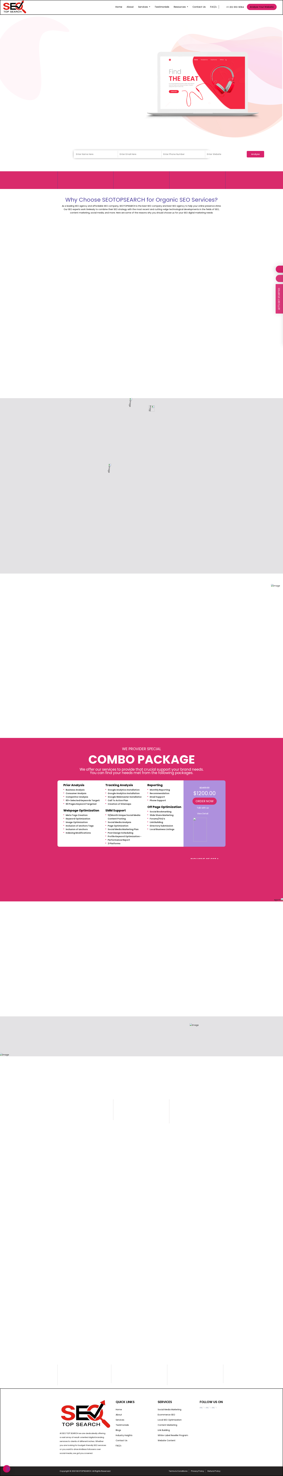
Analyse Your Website (262, 6)
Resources (180, 7)
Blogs (118, 1430)
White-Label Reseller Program (173, 1435)
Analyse (255, 154)
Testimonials (162, 7)
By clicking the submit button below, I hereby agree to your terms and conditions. (107, 1334)
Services (143, 7)
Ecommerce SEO (166, 1414)
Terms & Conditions (178, 1471)
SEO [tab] (62, 620)
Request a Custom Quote (141, 1150)
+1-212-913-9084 (235, 7)
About (130, 7)
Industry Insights (124, 1435)
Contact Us (199, 7)
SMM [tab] (98, 620)
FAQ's (213, 7)
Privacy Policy (197, 1471)
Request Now (156, 1047)
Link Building (164, 1430)
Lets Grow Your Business (174, 384)
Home (118, 7)
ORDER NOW (205, 801)
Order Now (85, 725)
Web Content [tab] (139, 620)
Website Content (166, 1440)
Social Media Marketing (169, 1409)
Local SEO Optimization (170, 1419)
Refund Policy (214, 1471)
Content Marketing (167, 1425)
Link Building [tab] (186, 620)
